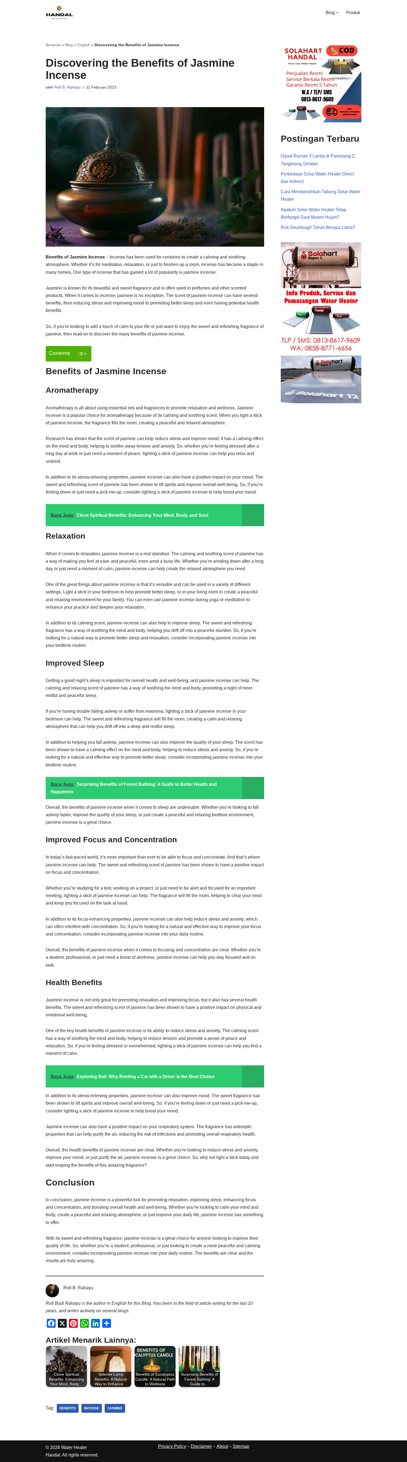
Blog (69, 45)
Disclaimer (201, 1446)
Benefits (68, 1408)
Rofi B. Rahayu (67, 87)
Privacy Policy (172, 1446)
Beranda (53, 45)
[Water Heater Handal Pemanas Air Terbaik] (59, 12)
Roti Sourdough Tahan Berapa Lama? (318, 227)
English (83, 45)
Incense (91, 1408)
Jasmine (114, 1408)
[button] (337, 13)
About (222, 1446)
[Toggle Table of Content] (79, 353)
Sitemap (241, 1446)
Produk (353, 12)
